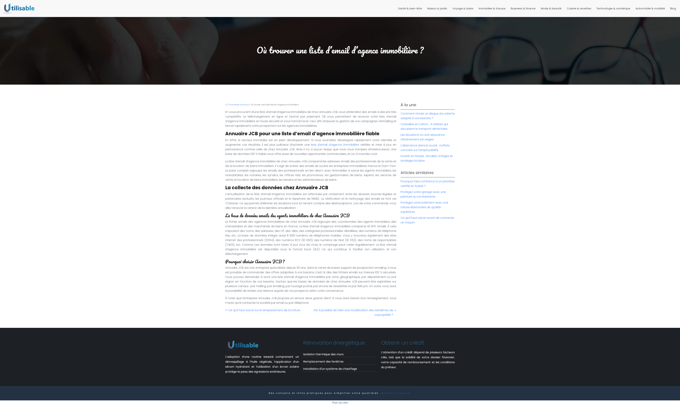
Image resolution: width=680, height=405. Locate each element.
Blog (673, 8)
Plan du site (340, 403)
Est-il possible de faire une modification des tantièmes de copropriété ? (353, 312)
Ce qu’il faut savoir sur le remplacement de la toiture (264, 310)
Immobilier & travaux (492, 8)
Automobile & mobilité (650, 8)
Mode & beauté (551, 8)
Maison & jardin (437, 8)
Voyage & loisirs (462, 8)
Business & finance (523, 8)
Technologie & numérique (613, 8)
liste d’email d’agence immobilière (334, 145)
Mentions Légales (396, 393)
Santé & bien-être (410, 8)
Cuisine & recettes (579, 8)
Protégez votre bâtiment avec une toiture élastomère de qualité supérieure (424, 207)
